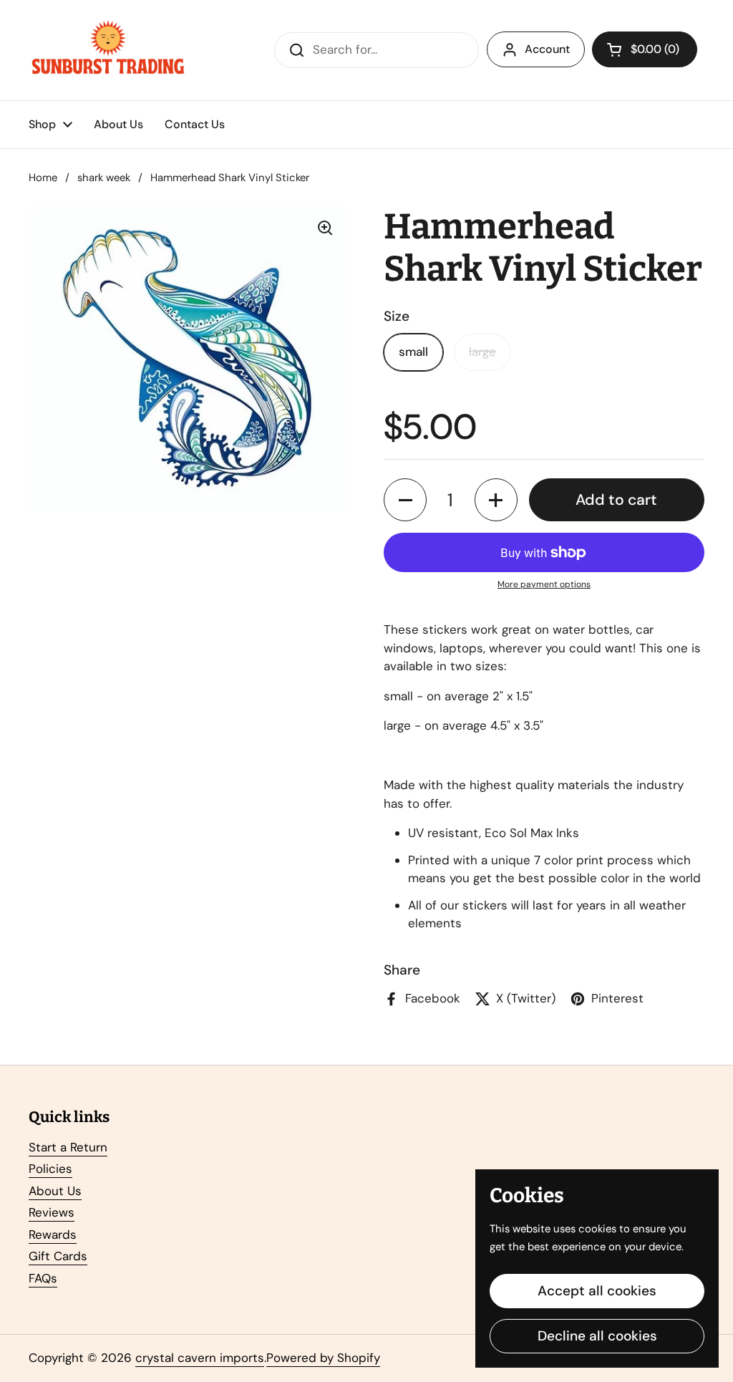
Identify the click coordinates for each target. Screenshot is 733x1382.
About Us (55, 1191)
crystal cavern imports (199, 1358)
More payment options (544, 584)
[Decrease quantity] (405, 499)
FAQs (43, 1278)
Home (43, 177)
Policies (50, 1168)
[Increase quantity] (496, 499)
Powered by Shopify (323, 1358)
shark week (103, 177)
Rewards (53, 1234)
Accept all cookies (597, 1291)
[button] (644, 49)
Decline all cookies (597, 1336)
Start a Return (68, 1147)
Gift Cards (58, 1256)
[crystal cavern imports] (108, 50)
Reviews (51, 1212)
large (482, 351)
